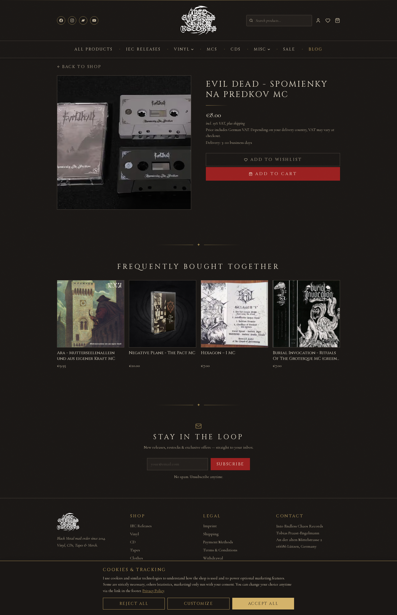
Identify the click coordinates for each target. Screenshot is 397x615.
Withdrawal (213, 558)
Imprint (210, 525)
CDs (236, 49)
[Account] (318, 20)
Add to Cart (276, 174)
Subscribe (230, 464)
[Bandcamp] (83, 20)
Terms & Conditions (220, 549)
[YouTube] (94, 20)
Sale (289, 49)
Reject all (133, 603)
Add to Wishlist (276, 159)
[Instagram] (72, 20)
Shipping (211, 533)
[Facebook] (61, 20)
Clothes (136, 558)
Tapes (135, 549)
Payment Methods (218, 541)
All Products (93, 49)
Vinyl (182, 49)
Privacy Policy (153, 590)
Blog (316, 49)
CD (133, 541)
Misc (260, 49)
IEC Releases (143, 49)
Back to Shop (81, 67)
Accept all (263, 603)
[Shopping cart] (337, 20)
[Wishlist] (327, 20)
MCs (212, 49)
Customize (198, 603)
